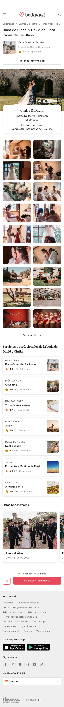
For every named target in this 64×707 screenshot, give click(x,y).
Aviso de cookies (37, 612)
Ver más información (32, 60)
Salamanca (9, 23)
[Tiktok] (42, 664)
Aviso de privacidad (13, 612)
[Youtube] (34, 664)
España (14, 681)
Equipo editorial (11, 631)
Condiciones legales (28, 602)
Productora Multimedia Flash (23, 466)
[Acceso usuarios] (59, 14)
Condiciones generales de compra (21, 607)
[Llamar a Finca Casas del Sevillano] (7, 581)
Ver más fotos (32, 335)
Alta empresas (10, 626)
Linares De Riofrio (28, 23)
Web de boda (43, 631)
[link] (30, 537)
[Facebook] (6, 664)
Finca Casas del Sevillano (20, 364)
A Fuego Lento (14, 486)
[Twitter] (13, 664)
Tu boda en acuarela (17, 405)
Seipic (8, 425)
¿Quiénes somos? (31, 626)
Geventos (11, 384)
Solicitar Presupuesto (37, 580)
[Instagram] (27, 664)
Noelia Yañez (13, 446)
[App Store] (14, 650)
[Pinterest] (20, 664)
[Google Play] (38, 650)
